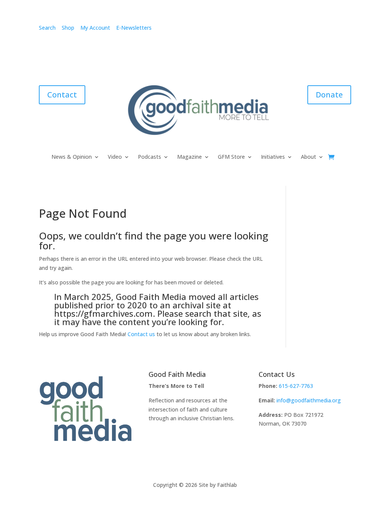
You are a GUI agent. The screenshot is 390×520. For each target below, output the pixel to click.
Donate (329, 94)
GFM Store (231, 157)
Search (47, 27)
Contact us (141, 334)
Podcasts (149, 157)
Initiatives (273, 157)
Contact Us (277, 374)
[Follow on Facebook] (254, 29)
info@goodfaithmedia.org (309, 400)
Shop (68, 27)
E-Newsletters (134, 27)
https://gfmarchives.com (103, 313)
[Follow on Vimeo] (284, 29)
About (308, 157)
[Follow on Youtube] (345, 29)
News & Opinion (71, 157)
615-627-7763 (296, 385)
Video (115, 157)
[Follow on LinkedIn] (314, 29)
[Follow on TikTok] (299, 29)
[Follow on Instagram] (269, 29)
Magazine (189, 157)
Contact (62, 94)
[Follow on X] (330, 29)
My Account (95, 27)
